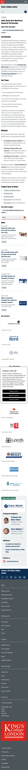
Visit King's (10, 684)
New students (11, 622)
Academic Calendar (12, 661)
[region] (14, 385)
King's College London (9, 7)
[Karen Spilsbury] (7, 531)
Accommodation (11, 649)
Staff (8, 630)
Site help (9, 759)
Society (4, 241)
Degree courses (11, 591)
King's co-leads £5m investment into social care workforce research (9, 300)
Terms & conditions (12, 748)
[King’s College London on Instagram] (11, 577)
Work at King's (11, 688)
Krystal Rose (7, 203)
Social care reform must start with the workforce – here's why (9, 230)
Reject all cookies (14, 395)
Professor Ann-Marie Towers (12, 190)
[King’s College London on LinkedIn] (15, 577)
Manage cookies (11, 767)
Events (9, 676)
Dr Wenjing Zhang (9, 196)
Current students (11, 626)
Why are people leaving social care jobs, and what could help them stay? (9, 254)
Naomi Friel (7, 199)
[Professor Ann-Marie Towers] (7, 520)
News (4, 217)
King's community (11, 691)
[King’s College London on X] (6, 577)
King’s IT (9, 657)
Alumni (9, 634)
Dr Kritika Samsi (8, 193)
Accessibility (10, 763)
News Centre (10, 673)
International (10, 603)
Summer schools (11, 607)
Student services (11, 645)
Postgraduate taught (12, 595)
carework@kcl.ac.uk (12, 561)
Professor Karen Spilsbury (8, 73)
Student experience (12, 610)
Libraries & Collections (13, 653)
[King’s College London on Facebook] (2, 577)
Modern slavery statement (13, 755)
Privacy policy (10, 752)
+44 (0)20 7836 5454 (6, 703)
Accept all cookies (14, 399)
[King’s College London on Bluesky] (24, 577)
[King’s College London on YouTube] (19, 577)
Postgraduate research (13, 599)
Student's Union (11, 680)
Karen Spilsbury (16, 529)
